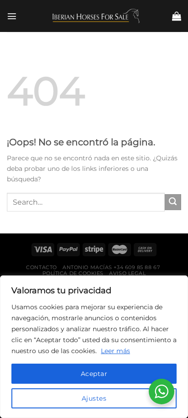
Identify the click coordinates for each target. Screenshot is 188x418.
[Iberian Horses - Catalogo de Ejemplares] (94, 16)
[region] (94, 346)
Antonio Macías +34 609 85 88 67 (111, 267)
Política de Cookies (73, 273)
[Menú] (12, 15)
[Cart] (176, 16)
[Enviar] (173, 202)
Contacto (41, 267)
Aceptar (94, 374)
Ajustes (94, 398)
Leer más (115, 351)
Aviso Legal (127, 273)
